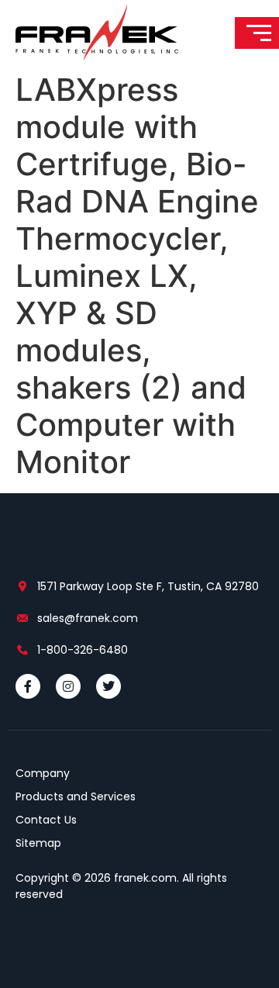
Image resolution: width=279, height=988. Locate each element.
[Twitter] (108, 686)
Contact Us (46, 819)
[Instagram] (68, 686)
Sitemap (38, 843)
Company (43, 773)
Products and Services (76, 796)
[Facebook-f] (28, 686)
